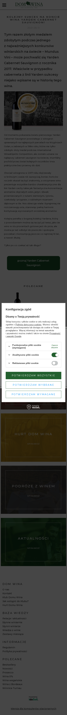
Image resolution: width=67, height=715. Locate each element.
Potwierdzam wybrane (33, 384)
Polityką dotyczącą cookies (28, 324)
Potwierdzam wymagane (34, 394)
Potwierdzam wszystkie (33, 375)
